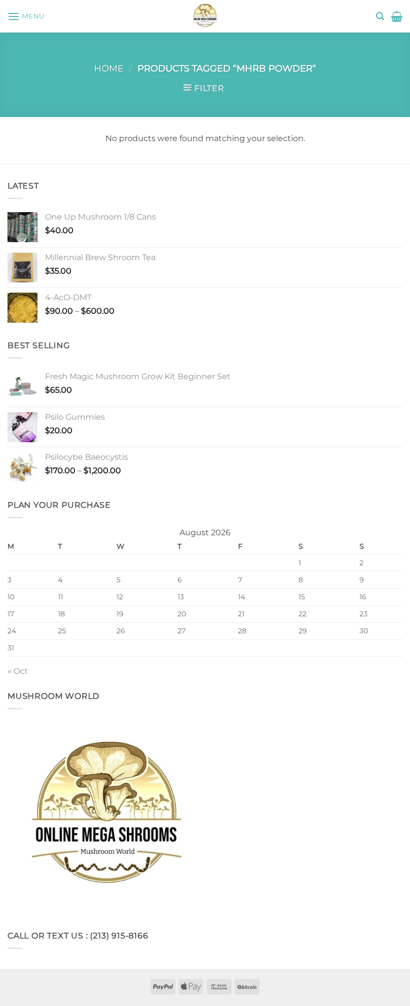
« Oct (18, 671)
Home (109, 68)
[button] (26, 16)
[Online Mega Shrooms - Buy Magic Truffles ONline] (205, 16)
